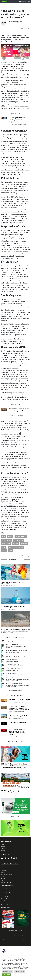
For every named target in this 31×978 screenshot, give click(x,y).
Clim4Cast (5, 357)
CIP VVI (3, 880)
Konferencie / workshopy (7, 904)
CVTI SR (10, 536)
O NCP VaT (3, 870)
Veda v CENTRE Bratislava (16, 547)
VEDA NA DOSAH (13, 21)
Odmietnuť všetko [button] (19, 971)
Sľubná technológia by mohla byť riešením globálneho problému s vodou (13, 607)
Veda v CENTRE (5, 888)
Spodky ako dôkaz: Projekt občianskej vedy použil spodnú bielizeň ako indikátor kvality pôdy (19, 708)
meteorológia (6, 540)
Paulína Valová (18, 540)
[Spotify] (5, 858)
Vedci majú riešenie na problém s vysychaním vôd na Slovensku (18, 715)
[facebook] (25, 28)
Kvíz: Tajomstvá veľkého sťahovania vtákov (19, 700)
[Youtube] (2, 858)
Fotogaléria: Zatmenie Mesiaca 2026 (18, 723)
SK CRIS (3, 878)
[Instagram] (14, 858)
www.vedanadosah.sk (8, 529)
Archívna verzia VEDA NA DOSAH (10, 863)
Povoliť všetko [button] (6, 974)
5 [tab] (19, 929)
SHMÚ (3, 547)
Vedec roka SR (4, 896)
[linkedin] (28, 28)
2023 (3, 536)
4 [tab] (16, 929)
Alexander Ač (20, 415)
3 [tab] (14, 929)
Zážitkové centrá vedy (6, 874)
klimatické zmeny (21, 536)
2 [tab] (12, 929)
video (3, 550)
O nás (2, 844)
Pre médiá (3, 848)
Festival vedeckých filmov (7, 892)
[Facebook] (11, 858)
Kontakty (3, 846)
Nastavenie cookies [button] (7, 971)
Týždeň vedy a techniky (6, 898)
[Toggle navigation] (29, 1)
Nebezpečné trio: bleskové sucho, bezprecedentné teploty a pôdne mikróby (19, 411)
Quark (2, 876)
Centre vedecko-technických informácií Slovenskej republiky (15, 66)
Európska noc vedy (11, 7)
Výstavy (3, 894)
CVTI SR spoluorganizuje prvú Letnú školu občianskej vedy (14, 792)
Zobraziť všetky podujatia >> (15, 690)
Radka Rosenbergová (21, 736)
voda (10, 550)
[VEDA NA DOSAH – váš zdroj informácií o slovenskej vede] (6, 1)
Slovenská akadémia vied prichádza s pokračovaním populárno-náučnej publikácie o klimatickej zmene (15, 630)
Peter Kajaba (6, 543)
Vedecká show (4, 902)
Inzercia (3, 850)
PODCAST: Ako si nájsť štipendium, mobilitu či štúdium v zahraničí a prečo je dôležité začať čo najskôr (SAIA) (15, 766)
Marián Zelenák (20, 725)
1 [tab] (10, 929)
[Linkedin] (17, 858)
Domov (3, 7)
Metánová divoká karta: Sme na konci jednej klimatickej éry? (13, 582)
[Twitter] (8, 858)
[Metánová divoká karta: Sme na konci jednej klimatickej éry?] (15, 572)
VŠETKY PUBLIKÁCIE (15, 931)
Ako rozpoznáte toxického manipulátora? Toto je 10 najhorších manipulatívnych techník (17, 732)
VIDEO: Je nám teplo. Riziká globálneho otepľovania (17, 119)
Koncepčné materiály (6, 882)
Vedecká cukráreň (5, 890)
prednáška (24, 543)
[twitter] (22, 28)
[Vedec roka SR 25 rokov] (14, 918)
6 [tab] (21, 929)
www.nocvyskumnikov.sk (17, 527)
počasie (15, 543)
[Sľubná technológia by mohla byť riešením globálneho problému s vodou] (15, 596)
